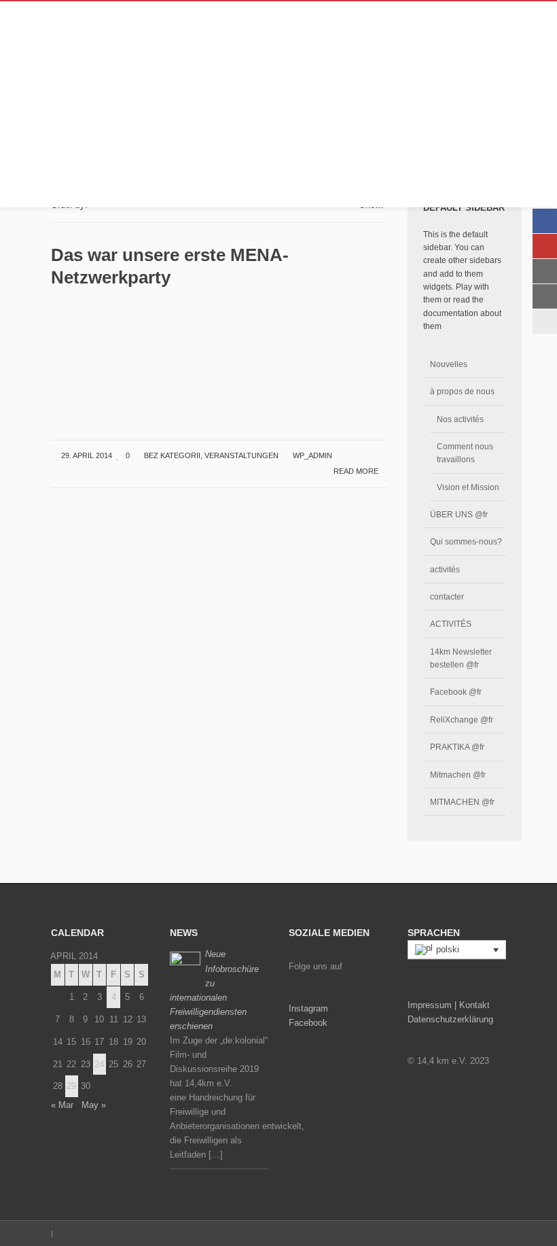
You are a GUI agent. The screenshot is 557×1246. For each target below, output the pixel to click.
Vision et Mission (468, 487)
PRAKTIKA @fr (457, 746)
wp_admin (312, 455)
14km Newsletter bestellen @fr (461, 658)
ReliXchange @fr (461, 719)
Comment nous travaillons (465, 453)
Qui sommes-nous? (466, 541)
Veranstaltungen (241, 455)
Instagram (308, 1008)
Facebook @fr (456, 691)
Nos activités (460, 419)
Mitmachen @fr (458, 774)
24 (99, 1064)
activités (445, 569)
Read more (357, 471)
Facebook (308, 1023)
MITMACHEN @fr (462, 801)
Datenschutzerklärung (450, 1019)
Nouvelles (448, 364)
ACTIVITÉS (450, 623)
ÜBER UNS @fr (459, 514)
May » (94, 1105)
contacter (447, 596)
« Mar (62, 1105)
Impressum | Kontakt (449, 1005)
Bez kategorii (172, 455)
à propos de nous (462, 391)
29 (71, 1086)
